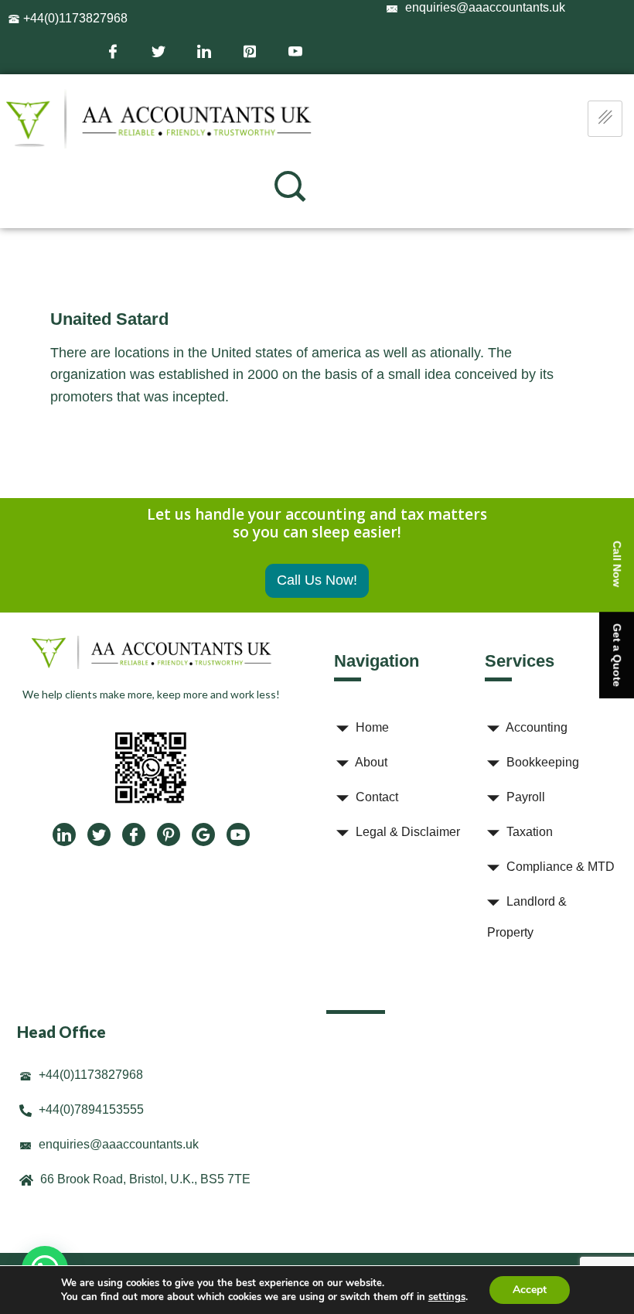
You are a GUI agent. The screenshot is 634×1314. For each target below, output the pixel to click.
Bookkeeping (541, 762)
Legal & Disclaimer (406, 831)
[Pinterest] (248, 50)
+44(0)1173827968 (74, 18)
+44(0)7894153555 (90, 1109)
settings (446, 1297)
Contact (375, 797)
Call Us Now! (317, 580)
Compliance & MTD (559, 866)
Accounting (535, 727)
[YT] (238, 834)
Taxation (528, 831)
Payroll (524, 797)
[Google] (203, 834)
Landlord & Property (527, 917)
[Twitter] (157, 50)
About (370, 762)
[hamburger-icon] (605, 119)
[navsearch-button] (289, 186)
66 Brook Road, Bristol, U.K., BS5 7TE (144, 1179)
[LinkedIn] (203, 50)
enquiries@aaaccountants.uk (117, 1144)
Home (371, 727)
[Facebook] (112, 50)
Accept (530, 1289)
